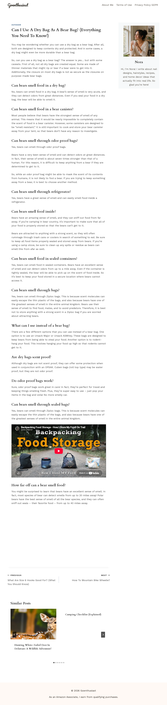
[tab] (54, 662)
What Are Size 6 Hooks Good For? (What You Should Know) (31, 580)
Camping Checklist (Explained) (83, 614)
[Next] (103, 635)
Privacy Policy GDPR (146, 4)
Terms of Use (124, 4)
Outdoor (16, 25)
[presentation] (33, 624)
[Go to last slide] (14, 635)
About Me (107, 4)
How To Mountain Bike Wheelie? (91, 578)
